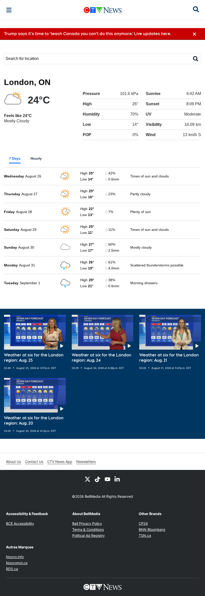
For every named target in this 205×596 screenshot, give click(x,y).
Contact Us (34, 461)
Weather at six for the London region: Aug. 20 (34, 421)
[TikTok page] (97, 479)
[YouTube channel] (107, 479)
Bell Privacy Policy (87, 523)
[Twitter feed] (87, 479)
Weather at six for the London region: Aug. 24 (101, 358)
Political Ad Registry (88, 535)
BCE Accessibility (20, 523)
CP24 (143, 523)
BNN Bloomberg (152, 529)
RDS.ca (12, 569)
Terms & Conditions (88, 529)
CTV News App (59, 461)
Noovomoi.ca (17, 563)
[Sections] (9, 10)
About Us (13, 461)
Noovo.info (15, 557)
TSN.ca (145, 535)
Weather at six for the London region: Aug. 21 (169, 358)
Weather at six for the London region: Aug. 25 (34, 358)
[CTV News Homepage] (103, 10)
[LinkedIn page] (117, 479)
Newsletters (86, 461)
